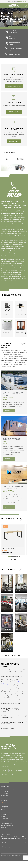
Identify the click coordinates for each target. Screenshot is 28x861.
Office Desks (4, 791)
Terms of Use (14, 858)
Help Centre (4, 818)
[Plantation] (7, 642)
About (2, 809)
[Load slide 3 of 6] (14, 556)
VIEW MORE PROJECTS (23, 344)
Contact (3, 827)
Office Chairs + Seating (7, 789)
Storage (3, 798)
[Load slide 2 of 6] (12, 556)
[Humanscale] (7, 583)
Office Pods (4, 795)
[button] (2, 5)
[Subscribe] (25, 842)
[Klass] (21, 583)
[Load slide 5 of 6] (17, 556)
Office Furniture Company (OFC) (12, 855)
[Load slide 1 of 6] (9, 556)
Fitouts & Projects (6, 823)
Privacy (20, 858)
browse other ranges (10, 655)
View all (13, 559)
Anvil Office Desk (8, 548)
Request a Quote (13, 112)
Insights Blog (5, 821)
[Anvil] (7, 603)
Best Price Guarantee (7, 825)
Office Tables (4, 793)
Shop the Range (13, 141)
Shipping (3, 814)
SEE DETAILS (8, 410)
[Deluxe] (21, 603)
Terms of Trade (5, 858)
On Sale (3, 802)
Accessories (4, 800)
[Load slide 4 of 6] (16, 556)
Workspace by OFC (6, 812)
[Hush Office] (7, 623)
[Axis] (21, 623)
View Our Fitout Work (13, 86)
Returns (3, 816)
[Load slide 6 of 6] (19, 556)
